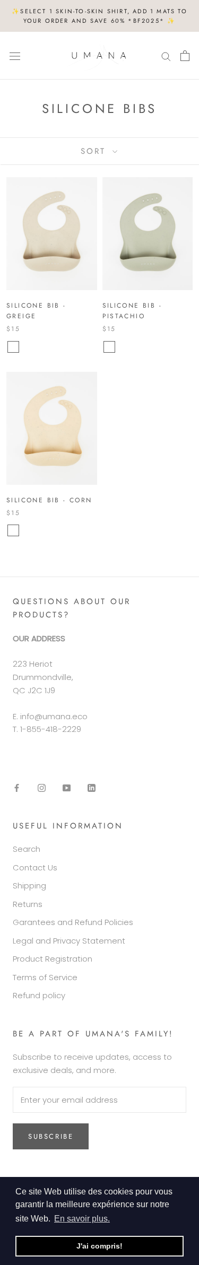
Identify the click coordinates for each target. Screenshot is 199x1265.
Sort (95, 151)
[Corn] (13, 530)
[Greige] (13, 347)
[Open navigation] (15, 55)
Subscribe (50, 1136)
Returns (27, 904)
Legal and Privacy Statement (69, 940)
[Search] (166, 55)
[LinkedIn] (92, 788)
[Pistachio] (109, 347)
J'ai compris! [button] (99, 1246)
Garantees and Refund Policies (73, 922)
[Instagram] (42, 788)
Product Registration (52, 958)
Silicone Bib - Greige (36, 311)
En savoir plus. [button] (82, 1218)
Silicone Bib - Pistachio (132, 311)
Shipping (29, 885)
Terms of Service (45, 977)
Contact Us (35, 867)
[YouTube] (67, 788)
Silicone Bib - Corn (49, 500)
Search (26, 848)
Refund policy (39, 995)
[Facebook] (17, 788)
